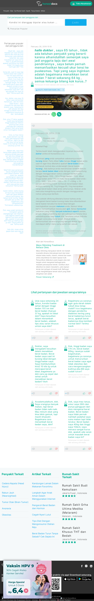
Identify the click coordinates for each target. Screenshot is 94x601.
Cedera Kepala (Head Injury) (13, 485)
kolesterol (67, 211)
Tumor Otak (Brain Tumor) (15, 502)
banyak (59, 211)
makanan (60, 206)
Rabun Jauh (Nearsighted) (9, 494)
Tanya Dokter (35, 11)
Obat (11, 11)
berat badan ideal (50, 171)
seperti (75, 211)
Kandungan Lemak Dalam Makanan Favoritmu (45, 485)
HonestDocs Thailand (48, 600)
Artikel (43, 11)
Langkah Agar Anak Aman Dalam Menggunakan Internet (43, 495)
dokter (39, 154)
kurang (39, 161)
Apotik (28, 11)
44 (66, 393)
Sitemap (35, 600)
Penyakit (6, 11)
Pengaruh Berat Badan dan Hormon (43, 507)
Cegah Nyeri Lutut (41, 514)
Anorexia (6, 508)
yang (47, 158)
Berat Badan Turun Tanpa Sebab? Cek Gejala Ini (45, 535)
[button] (61, 125)
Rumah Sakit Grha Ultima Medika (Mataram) (75, 508)
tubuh (57, 216)
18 (32, 338)
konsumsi (81, 209)
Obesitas (6, 514)
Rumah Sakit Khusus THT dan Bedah (74, 531)
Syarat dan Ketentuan (51, 598)
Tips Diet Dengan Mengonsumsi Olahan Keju (43, 524)
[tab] (61, 202)
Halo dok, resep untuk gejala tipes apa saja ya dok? (14, 231)
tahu (61, 161)
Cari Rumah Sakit (19, 11)
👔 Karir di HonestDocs (68, 598)
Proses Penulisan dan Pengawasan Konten (16, 600)
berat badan (73, 163)
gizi (68, 209)
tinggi (73, 161)
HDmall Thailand (64, 600)
